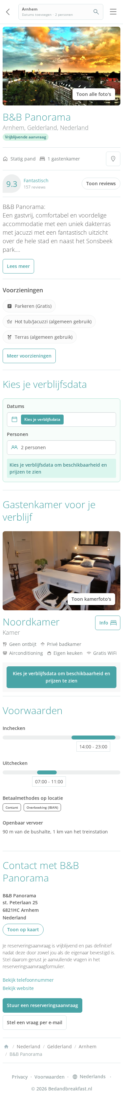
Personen (17, 434)
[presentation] (61, 419)
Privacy (20, 1077)
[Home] (6, 1046)
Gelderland (42, 127)
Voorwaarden (49, 1077)
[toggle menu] (113, 12)
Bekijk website (18, 988)
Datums (15, 406)
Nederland (74, 127)
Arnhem (13, 127)
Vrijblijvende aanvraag (25, 137)
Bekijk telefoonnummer (28, 980)
